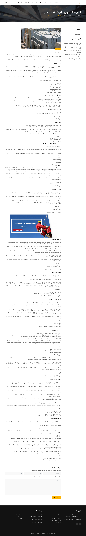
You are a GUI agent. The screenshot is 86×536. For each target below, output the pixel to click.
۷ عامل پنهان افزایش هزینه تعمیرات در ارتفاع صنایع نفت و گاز (72, 51)
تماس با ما (27, 2)
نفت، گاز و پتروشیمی (57, 515)
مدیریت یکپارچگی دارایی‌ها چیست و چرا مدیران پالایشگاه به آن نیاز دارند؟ (73, 58)
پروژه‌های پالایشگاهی (18, 515)
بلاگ (32, 2)
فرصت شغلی (19, 517)
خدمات (41, 2)
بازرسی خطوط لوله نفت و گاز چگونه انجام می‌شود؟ (73, 55)
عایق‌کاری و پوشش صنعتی (56, 518)
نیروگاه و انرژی (58, 517)
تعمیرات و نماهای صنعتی (56, 522)
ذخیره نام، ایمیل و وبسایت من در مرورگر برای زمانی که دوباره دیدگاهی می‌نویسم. (44, 477)
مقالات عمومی (57, 52)
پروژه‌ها (46, 2)
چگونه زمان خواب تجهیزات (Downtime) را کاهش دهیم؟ (72, 47)
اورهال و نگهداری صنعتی (56, 520)
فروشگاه (36, 2)
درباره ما (50, 2)
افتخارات (20, 518)
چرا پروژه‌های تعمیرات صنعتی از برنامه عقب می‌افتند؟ (72, 44)
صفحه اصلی (56, 2)
